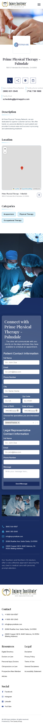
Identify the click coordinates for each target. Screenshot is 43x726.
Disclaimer (28, 652)
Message (7, 467)
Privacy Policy (30, 657)
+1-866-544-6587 (11, 614)
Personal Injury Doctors (10, 661)
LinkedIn (8, 701)
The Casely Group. (16, 721)
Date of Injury (27, 406)
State (6, 396)
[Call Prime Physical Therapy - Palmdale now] (10, 80)
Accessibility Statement (33, 671)
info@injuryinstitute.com (13, 624)
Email (6, 367)
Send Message (21, 484)
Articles (4, 676)
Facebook (8, 692)
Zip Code (26, 396)
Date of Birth (9, 406)
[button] (21, 168)
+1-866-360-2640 (11, 619)
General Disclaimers (32, 666)
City (5, 386)
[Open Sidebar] (39, 4)
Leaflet (16, 189)
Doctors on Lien (7, 657)
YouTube (8, 706)
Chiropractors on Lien (9, 666)
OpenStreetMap (27, 189)
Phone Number (10, 377)
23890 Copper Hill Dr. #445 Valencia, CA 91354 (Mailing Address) (22, 635)
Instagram (8, 697)
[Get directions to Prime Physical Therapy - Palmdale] (39, 195)
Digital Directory (7, 652)
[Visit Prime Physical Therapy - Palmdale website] (25, 80)
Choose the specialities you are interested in (21, 416)
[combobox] (20, 422)
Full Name (8, 358)
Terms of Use (29, 661)
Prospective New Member (11, 671)
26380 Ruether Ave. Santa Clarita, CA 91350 (20, 629)
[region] (21, 167)
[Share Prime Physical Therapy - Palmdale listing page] (17, 80)
